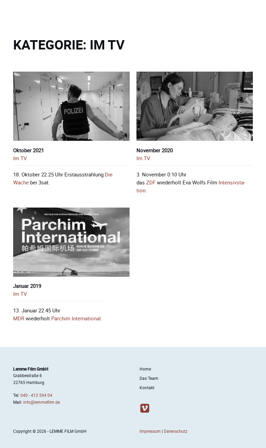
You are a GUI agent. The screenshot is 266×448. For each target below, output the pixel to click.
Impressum (150, 431)
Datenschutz (175, 431)
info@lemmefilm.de (41, 402)
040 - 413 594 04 (36, 395)
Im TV (20, 158)
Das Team (149, 378)
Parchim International (76, 318)
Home (145, 369)
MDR (18, 318)
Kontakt (147, 388)
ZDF (151, 182)
